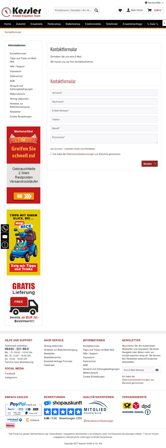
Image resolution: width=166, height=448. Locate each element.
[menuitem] (76, 10)
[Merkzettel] (120, 10)
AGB (12, 80)
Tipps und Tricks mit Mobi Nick (23, 60)
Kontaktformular (18, 53)
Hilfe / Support (17, 66)
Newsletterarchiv (52, 357)
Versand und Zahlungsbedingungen (21, 87)
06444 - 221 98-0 (17, 349)
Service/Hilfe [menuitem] (154, 2)
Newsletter (15, 111)
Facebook (10, 373)
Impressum (15, 71)
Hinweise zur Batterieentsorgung (20, 105)
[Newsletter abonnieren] (157, 370)
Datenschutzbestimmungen (80, 154)
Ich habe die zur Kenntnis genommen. (87, 154)
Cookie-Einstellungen (21, 116)
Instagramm (11, 377)
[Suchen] (96, 10)
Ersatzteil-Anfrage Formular (58, 361)
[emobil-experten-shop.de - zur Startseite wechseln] (21, 12)
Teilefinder (49, 365)
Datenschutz (16, 76)
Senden (147, 163)
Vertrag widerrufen (19, 98)
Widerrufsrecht (17, 93)
